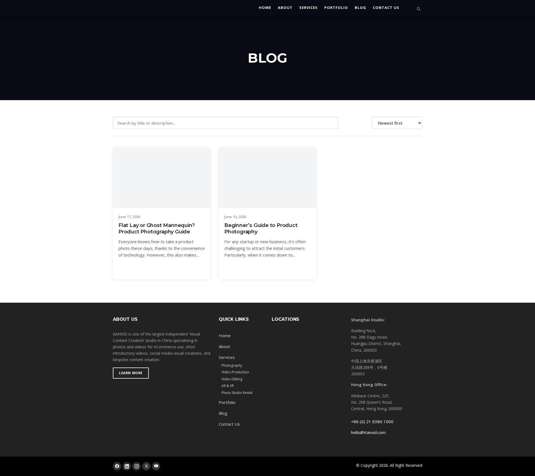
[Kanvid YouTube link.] (156, 466)
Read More (161, 268)
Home (265, 8)
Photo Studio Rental (237, 392)
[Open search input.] (418, 9)
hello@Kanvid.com (368, 432)
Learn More (131, 373)
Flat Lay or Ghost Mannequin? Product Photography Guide (156, 228)
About (285, 8)
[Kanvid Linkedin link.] (127, 466)
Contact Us (386, 8)
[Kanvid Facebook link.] (117, 466)
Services (308, 8)
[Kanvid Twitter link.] (146, 466)
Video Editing (232, 379)
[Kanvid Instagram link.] (136, 466)
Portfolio (336, 8)
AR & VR (228, 385)
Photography (232, 365)
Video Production (235, 372)
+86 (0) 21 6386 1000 (372, 421)
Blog (360, 8)
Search (354, 122)
